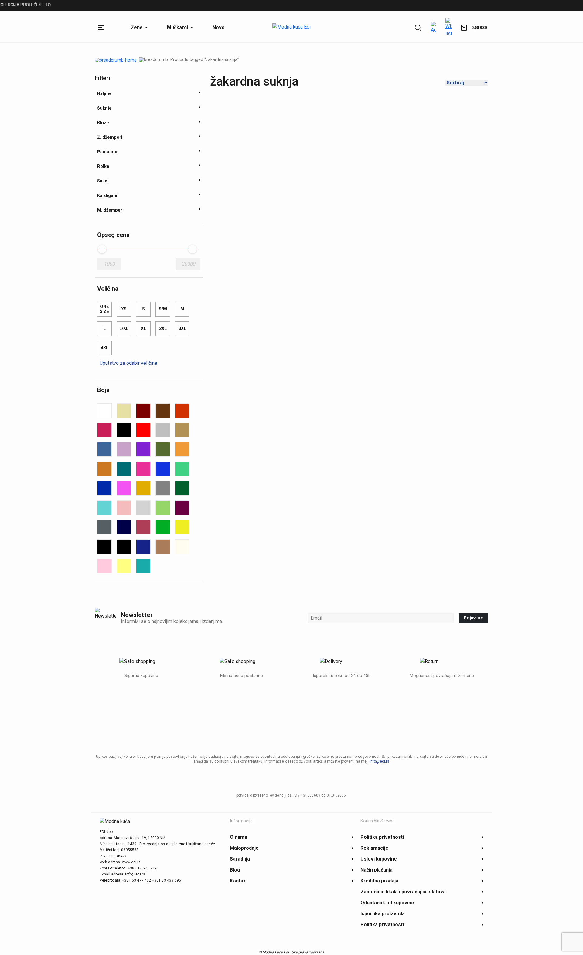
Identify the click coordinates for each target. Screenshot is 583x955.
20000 (188, 264)
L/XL (123, 328)
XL (143, 328)
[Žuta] (182, 527)
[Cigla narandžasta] (182, 410)
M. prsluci (172, 5)
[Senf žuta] (143, 488)
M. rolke (201, 5)
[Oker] (104, 469)
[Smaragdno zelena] (182, 488)
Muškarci (105, 5)
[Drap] (182, 430)
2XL (163, 328)
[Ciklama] (104, 430)
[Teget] (124, 527)
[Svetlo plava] (104, 507)
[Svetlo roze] (124, 507)
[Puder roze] (104, 566)
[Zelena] (162, 527)
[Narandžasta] (182, 449)
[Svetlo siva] (143, 507)
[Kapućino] (162, 546)
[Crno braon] (124, 546)
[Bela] (104, 410)
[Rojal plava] (104, 488)
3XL (182, 328)
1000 (109, 264)
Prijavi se (473, 618)
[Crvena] (143, 430)
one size (104, 309)
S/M (163, 309)
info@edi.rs (380, 761)
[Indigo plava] (143, 546)
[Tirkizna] (143, 566)
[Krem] (182, 546)
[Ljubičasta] (143, 449)
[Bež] (124, 410)
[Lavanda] (124, 449)
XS (124, 309)
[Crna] (124, 430)
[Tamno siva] (104, 527)
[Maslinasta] (162, 449)
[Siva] (162, 488)
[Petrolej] (124, 469)
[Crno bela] (104, 546)
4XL (104, 348)
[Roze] (124, 488)
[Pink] (143, 469)
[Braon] (162, 410)
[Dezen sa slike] (162, 430)
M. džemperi (138, 5)
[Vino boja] (143, 527)
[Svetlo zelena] (162, 507)
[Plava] (162, 469)
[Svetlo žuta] (124, 566)
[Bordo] (143, 410)
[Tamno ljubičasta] (182, 507)
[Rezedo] (182, 469)
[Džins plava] (104, 449)
